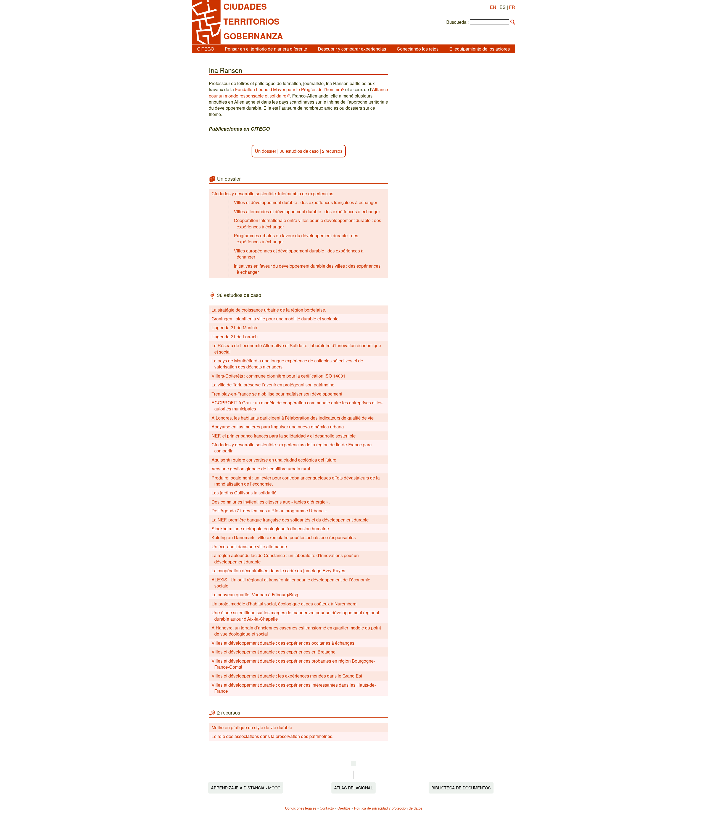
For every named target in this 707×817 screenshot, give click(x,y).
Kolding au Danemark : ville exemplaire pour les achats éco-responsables (284, 537)
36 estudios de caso (299, 151)
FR (512, 7)
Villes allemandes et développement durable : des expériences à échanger (307, 211)
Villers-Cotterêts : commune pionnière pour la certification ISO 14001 (278, 376)
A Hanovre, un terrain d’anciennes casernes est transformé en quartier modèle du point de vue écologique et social (296, 630)
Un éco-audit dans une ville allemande (249, 546)
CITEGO (205, 49)
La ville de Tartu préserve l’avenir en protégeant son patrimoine (273, 384)
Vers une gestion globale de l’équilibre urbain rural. (261, 468)
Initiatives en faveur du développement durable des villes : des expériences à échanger (307, 269)
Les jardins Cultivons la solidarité (244, 492)
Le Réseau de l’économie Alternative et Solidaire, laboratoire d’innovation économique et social (296, 348)
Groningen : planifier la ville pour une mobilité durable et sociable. (276, 318)
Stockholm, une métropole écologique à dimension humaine (270, 528)
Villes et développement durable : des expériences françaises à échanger (305, 202)
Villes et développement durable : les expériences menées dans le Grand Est (287, 676)
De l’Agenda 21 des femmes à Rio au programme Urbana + (269, 510)
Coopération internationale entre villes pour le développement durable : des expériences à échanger (307, 223)
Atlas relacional (353, 787)
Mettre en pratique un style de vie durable (252, 727)
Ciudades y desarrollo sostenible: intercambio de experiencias (272, 193)
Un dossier (265, 151)
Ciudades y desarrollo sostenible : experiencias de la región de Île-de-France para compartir (292, 447)
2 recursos (332, 151)
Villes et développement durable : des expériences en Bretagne (274, 652)
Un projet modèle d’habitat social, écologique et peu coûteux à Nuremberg (284, 603)
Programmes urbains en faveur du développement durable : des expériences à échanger (296, 238)
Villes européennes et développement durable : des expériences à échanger (298, 253)
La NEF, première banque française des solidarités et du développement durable (290, 519)
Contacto (327, 808)
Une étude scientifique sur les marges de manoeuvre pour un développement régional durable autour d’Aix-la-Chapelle (295, 615)
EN (493, 7)
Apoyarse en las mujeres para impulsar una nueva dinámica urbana (278, 426)
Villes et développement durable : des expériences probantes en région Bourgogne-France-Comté (293, 664)
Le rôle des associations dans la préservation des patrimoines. (272, 736)
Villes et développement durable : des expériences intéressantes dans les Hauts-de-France (294, 688)
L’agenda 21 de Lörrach (235, 336)
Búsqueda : (457, 22)
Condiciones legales (300, 808)
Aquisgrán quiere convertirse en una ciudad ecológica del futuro (274, 460)
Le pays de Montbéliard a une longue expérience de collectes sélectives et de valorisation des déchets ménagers (287, 363)
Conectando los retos (418, 49)
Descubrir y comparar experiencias (352, 49)
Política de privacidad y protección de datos (388, 808)
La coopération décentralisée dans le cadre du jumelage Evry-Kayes (278, 570)
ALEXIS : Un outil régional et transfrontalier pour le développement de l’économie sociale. (291, 582)
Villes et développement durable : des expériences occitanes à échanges (283, 643)
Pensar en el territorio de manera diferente (266, 49)
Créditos (343, 808)
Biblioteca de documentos (461, 787)
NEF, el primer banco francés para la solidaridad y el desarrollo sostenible (284, 436)
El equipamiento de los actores (479, 49)
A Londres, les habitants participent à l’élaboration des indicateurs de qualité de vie (293, 418)
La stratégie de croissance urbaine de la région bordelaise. (269, 310)
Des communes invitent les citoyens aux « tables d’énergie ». (271, 502)
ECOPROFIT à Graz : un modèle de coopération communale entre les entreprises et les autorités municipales (297, 405)
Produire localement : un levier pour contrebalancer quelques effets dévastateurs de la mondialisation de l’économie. (296, 481)
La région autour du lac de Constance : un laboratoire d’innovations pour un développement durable (285, 558)
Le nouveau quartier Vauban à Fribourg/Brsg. (255, 594)
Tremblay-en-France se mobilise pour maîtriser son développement (277, 394)
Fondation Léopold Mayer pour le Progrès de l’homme (288, 89)
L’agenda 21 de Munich (234, 327)
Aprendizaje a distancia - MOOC (245, 787)
